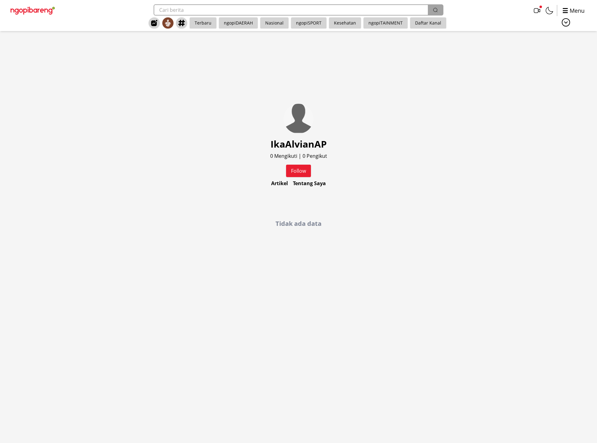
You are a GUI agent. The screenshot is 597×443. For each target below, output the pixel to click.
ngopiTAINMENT (385, 23)
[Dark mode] (549, 11)
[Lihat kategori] (566, 22)
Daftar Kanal (428, 23)
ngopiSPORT (309, 23)
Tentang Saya (309, 183)
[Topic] (181, 23)
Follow (298, 170)
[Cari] (435, 10)
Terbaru (203, 23)
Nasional (274, 23)
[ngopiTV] (537, 11)
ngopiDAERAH (238, 23)
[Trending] (154, 23)
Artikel (279, 183)
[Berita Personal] (168, 23)
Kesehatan (345, 23)
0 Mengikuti (284, 156)
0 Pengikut (315, 156)
